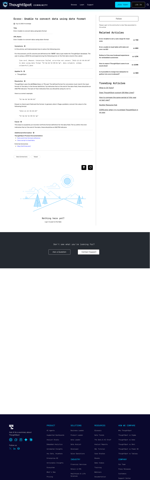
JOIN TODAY (122, 5)
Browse (74, 5)
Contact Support (89, 252)
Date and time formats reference (28, 138)
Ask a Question (59, 252)
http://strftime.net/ (24, 146)
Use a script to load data (26, 140)
